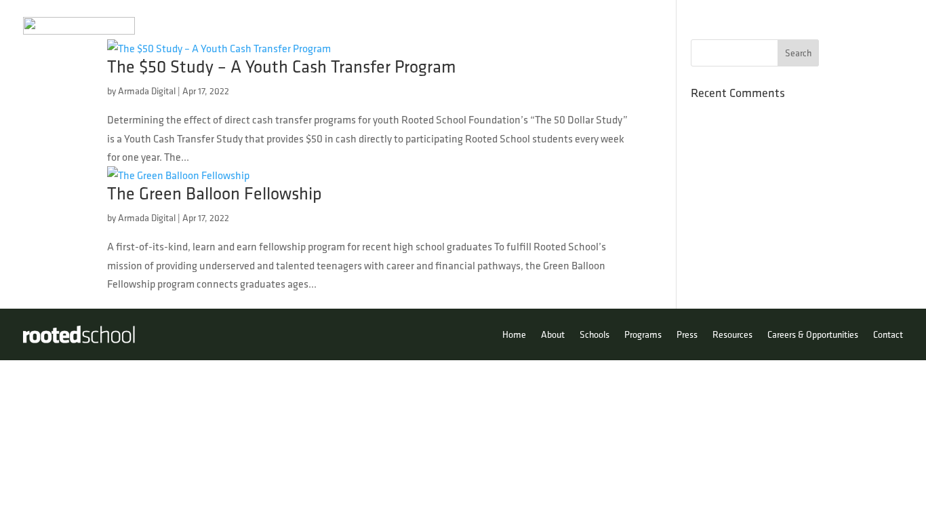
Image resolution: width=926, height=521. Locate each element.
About (585, 26)
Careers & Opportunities (812, 334)
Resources (826, 26)
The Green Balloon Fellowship (214, 193)
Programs (705, 26)
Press (772, 26)
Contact (884, 26)
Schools (647, 26)
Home (543, 26)
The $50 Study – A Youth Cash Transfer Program (281, 66)
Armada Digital (147, 91)
